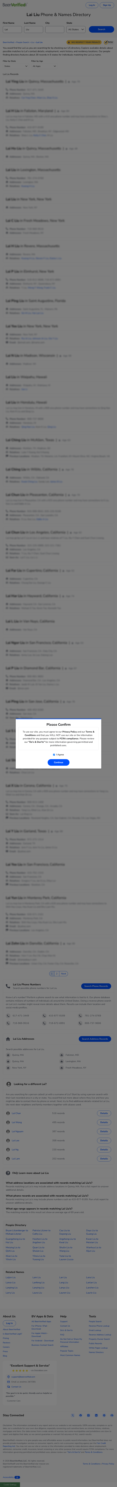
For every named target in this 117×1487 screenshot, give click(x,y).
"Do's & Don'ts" (36, 742)
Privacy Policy (69, 731)
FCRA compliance (69, 738)
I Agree (60, 754)
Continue (58, 762)
